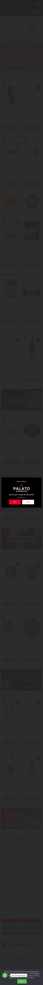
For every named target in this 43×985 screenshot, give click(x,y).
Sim (15, 502)
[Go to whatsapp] (4, 975)
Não (28, 502)
